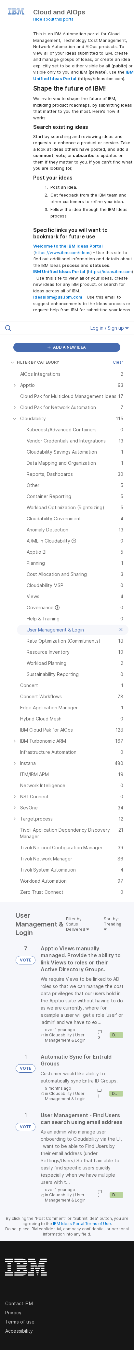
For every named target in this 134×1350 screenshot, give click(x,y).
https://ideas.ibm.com (110, 271)
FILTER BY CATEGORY (38, 362)
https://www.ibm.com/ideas (62, 252)
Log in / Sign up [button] (107, 328)
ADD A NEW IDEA (69, 347)
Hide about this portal (53, 19)
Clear (118, 362)
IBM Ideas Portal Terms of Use (82, 1223)
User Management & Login (65, 1037)
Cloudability (60, 1034)
